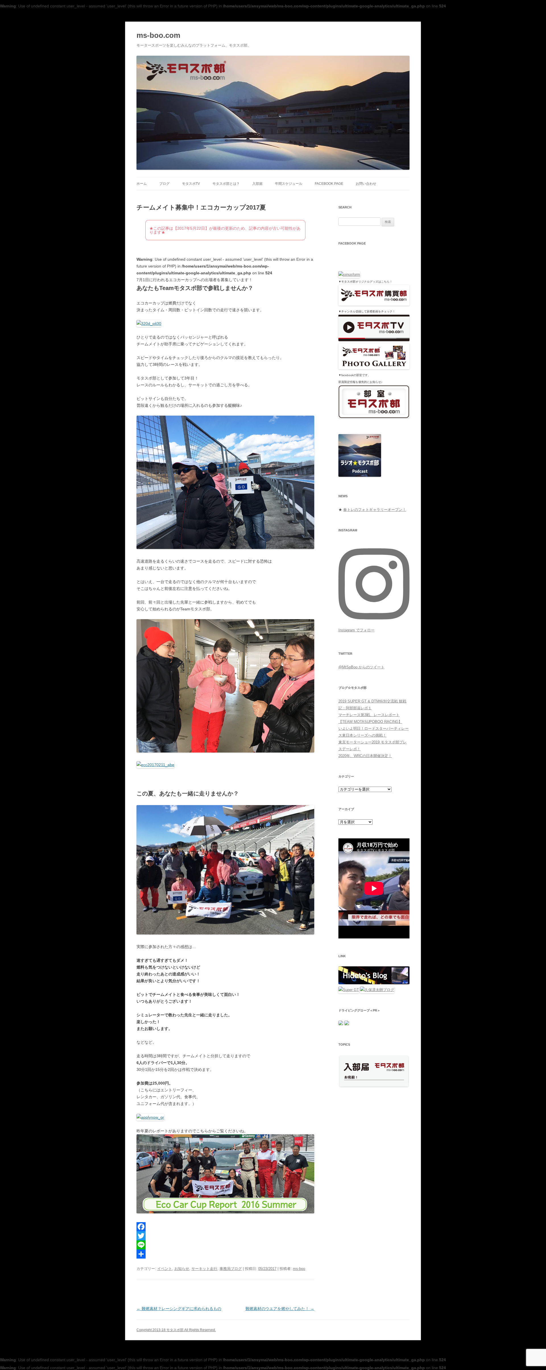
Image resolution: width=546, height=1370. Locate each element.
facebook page (329, 184)
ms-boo (299, 1269)
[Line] (225, 1244)
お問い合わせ (366, 184)
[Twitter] (225, 1235)
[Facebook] (225, 1226)
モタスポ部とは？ (226, 184)
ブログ (164, 184)
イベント (164, 1269)
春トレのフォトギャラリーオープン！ (374, 509)
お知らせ (181, 1269)
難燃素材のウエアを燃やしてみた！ (279, 1308)
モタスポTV (191, 184)
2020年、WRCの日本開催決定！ (365, 756)
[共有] (225, 1254)
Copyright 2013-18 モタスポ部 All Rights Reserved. (176, 1330)
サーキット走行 (204, 1269)
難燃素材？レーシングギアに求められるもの (178, 1308)
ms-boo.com (158, 35)
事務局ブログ (231, 1269)
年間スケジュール (288, 184)
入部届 (257, 184)
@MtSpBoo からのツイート (361, 667)
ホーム (141, 184)
